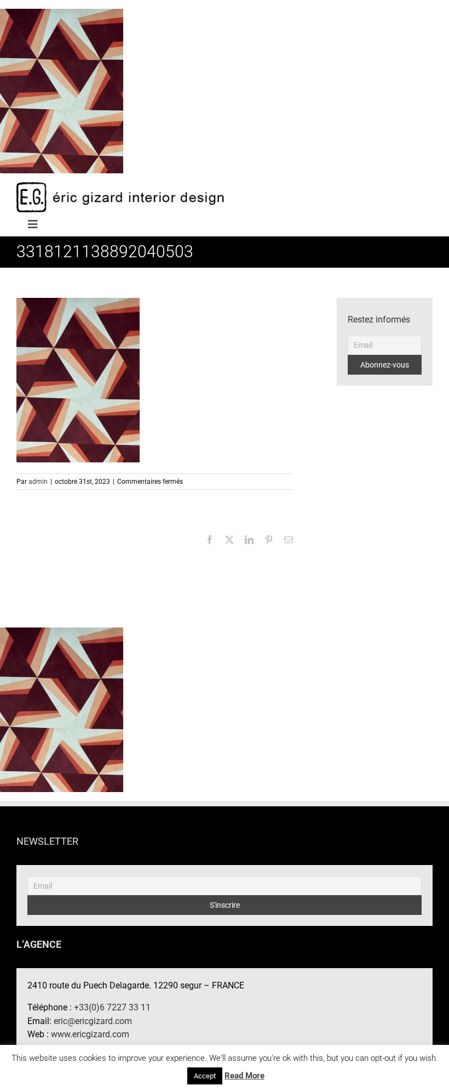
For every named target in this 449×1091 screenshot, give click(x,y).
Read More (244, 1076)
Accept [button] (205, 1076)
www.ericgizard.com (90, 1034)
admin (38, 481)
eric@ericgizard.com (93, 1021)
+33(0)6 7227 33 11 (112, 1007)
